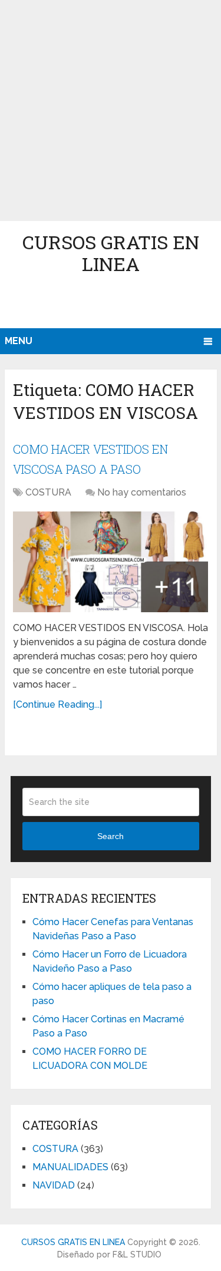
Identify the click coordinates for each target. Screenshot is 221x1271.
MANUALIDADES (70, 1167)
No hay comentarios (141, 492)
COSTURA (48, 492)
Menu (18, 340)
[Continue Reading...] (57, 704)
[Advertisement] (110, 110)
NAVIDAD (53, 1185)
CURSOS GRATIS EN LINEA (110, 252)
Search (110, 836)
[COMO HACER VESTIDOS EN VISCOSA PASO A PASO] (110, 561)
